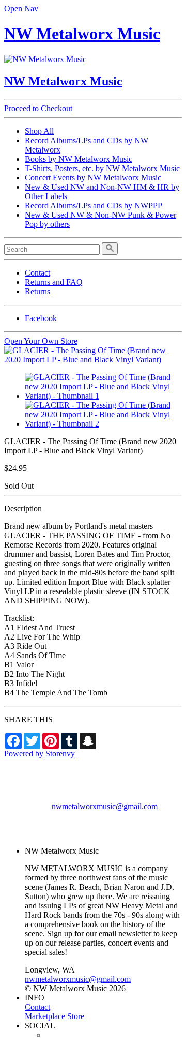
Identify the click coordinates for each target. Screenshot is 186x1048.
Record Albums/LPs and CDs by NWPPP (93, 205)
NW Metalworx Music (82, 33)
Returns (37, 291)
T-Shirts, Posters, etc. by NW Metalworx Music (102, 168)
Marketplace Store (54, 1016)
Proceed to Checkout (38, 108)
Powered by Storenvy (39, 753)
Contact (37, 272)
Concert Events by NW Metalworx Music (93, 177)
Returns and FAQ (54, 282)
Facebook (41, 318)
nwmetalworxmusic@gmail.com (105, 806)
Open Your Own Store (41, 341)
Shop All (39, 131)
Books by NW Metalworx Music (78, 159)
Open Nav (21, 8)
